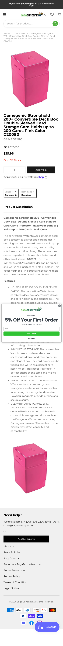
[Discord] (23, 622)
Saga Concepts (25, 601)
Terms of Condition (15, 582)
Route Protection (14, 570)
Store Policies (12, 552)
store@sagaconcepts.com (19, 525)
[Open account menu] (44, 14)
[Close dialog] (59, 305)
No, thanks (31, 338)
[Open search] (55, 23)
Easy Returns (11, 558)
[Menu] (4, 14)
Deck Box (20, 33)
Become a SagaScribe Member (22, 564)
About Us (9, 546)
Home (7, 33)
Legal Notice (11, 588)
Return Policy (12, 576)
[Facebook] (31, 622)
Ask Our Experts (26, 539)
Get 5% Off (31, 333)
